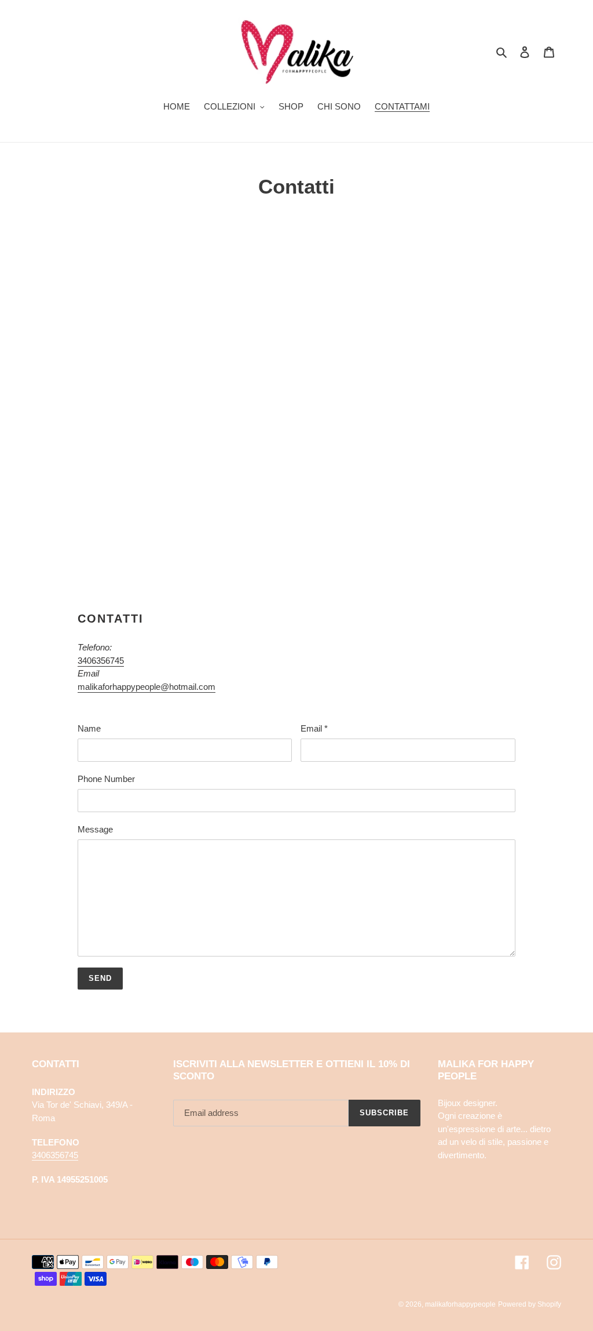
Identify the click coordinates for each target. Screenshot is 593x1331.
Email (314, 728)
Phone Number (106, 779)
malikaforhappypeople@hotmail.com (146, 687)
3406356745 (101, 661)
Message (95, 829)
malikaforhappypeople (460, 1304)
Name (89, 728)
